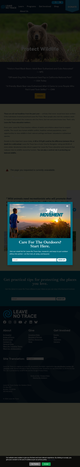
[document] (40, 233)
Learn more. (51, 459)
